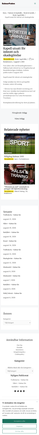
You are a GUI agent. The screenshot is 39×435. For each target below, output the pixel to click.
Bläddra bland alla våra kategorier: (19, 368)
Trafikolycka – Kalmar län (12, 215)
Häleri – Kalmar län (9, 223)
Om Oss (19, 345)
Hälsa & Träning (19, 191)
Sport (16, 159)
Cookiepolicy (19, 354)
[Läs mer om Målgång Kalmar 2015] (19, 143)
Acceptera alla (19, 421)
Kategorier (7, 319)
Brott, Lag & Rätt (21, 59)
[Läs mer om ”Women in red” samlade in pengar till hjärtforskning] (19, 174)
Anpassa (19, 426)
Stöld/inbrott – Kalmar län (12, 293)
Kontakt (19, 347)
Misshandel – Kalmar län (11, 267)
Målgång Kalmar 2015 (14, 156)
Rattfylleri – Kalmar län (11, 232)
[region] (19, 417)
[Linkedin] (24, 391)
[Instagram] (21, 391)
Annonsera (19, 350)
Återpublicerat (9, 59)
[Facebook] (15, 391)
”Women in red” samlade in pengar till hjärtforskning (16, 188)
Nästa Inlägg (19, 119)
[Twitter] (18, 391)
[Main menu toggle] (35, 3)
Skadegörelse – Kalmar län (12, 258)
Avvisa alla (19, 431)
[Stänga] (37, 402)
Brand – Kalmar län (9, 241)
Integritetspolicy (19, 352)
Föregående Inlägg (19, 113)
